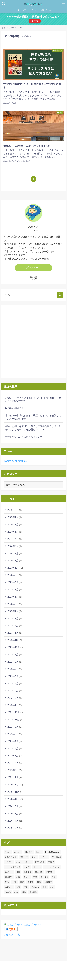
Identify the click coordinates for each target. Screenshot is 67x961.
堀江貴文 (50, 872)
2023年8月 (14, 582)
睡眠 (26, 887)
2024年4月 (14, 539)
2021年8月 (14, 734)
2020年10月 (15, 799)
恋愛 (35, 877)
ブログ (51, 862)
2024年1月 (14, 560)
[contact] (36, 278)
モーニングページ (51, 867)
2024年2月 (14, 553)
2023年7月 (14, 589)
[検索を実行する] (60, 295)
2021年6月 (14, 748)
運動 (24, 892)
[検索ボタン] (3, 4)
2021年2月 (14, 777)
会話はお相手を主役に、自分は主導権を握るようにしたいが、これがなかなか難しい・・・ (33, 428)
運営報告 (33, 892)
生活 (18, 887)
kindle (39, 852)
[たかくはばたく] (33, 4)
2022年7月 (14, 669)
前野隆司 (27, 872)
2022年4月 (14, 690)
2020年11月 (14, 791)
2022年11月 (14, 640)
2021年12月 (15, 712)
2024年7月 (14, 524)
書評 (22, 882)
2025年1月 (14, 517)
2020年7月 (15, 820)
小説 (18, 877)
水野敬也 (9, 887)
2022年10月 (15, 647)
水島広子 (48, 882)
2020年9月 (14, 806)
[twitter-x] (31, 278)
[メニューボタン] (63, 4)
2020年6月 (14, 828)
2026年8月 (14, 510)
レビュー (9, 872)
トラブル (9, 862)
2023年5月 (14, 604)
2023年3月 (14, 618)
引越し (26, 877)
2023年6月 (14, 596)
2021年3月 (14, 770)
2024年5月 (14, 531)
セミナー (44, 857)
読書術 (8, 892)
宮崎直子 (9, 877)
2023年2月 (14, 625)
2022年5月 (14, 683)
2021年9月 (14, 726)
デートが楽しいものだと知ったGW (23, 436)
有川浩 (30, 882)
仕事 (18, 872)
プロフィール (33, 267)
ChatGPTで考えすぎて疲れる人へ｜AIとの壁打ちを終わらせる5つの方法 (33, 399)
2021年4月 (14, 762)
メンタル (37, 867)
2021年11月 (14, 719)
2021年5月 (14, 755)
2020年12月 (15, 784)
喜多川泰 (39, 872)
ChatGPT (29, 852)
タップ (34, 21)
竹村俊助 (35, 887)
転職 (16, 892)
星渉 (7, 882)
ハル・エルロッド (23, 862)
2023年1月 (14, 632)
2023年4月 (14, 611)
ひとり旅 (24, 857)
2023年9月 (14, 575)
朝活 (39, 882)
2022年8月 (14, 661)
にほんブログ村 (12, 934)
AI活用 (8, 852)
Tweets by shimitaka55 (15, 460)
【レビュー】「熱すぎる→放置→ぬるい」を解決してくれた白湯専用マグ (33, 417)
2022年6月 (14, 676)
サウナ (34, 857)
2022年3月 (14, 697)
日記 (54, 877)
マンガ (26, 867)
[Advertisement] (33, 342)
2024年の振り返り (14, 408)
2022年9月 (14, 654)
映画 (14, 882)
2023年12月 (15, 567)
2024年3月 (14, 546)
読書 (52, 887)
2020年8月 (14, 813)
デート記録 (56, 857)
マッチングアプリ (12, 867)
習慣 (44, 887)
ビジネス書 (39, 862)
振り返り (44, 877)
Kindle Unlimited (52, 852)
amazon (17, 852)
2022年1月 (14, 705)
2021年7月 (14, 741)
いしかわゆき (10, 857)
